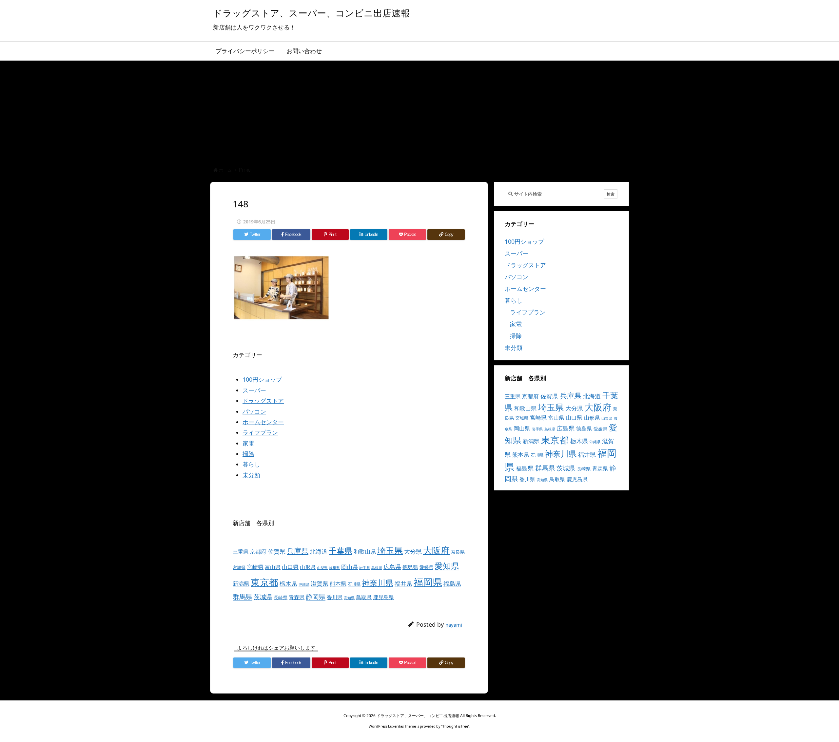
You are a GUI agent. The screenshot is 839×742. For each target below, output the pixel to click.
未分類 (251, 475)
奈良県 (458, 552)
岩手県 (364, 567)
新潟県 (241, 583)
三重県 (240, 551)
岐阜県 (334, 567)
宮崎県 (255, 567)
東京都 (264, 582)
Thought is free (455, 726)
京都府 (258, 551)
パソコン (254, 411)
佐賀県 (276, 551)
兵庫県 (297, 551)
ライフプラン (260, 432)
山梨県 (322, 567)
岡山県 (349, 567)
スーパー (254, 390)
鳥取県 (364, 597)
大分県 (413, 551)
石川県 (354, 584)
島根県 (376, 567)
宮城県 (239, 567)
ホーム (225, 170)
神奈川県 (377, 582)
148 (247, 170)
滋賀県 (319, 583)
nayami (453, 624)
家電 (248, 443)
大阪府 (436, 550)
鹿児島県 (383, 597)
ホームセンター (263, 422)
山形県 (308, 567)
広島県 (392, 566)
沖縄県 (304, 584)
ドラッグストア (263, 401)
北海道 (318, 551)
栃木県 (288, 583)
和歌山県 (365, 551)
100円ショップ (262, 379)
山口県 (290, 567)
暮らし (251, 464)
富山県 (273, 567)
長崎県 (280, 597)
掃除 (248, 454)
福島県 (452, 583)
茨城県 (263, 596)
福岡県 (428, 582)
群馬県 (242, 596)
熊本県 (338, 583)
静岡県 (315, 596)
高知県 (349, 598)
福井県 (403, 583)
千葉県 (340, 550)
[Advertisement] (419, 110)
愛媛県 (426, 567)
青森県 (296, 597)
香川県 (334, 597)
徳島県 (410, 567)
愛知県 (447, 565)
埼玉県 (390, 550)
